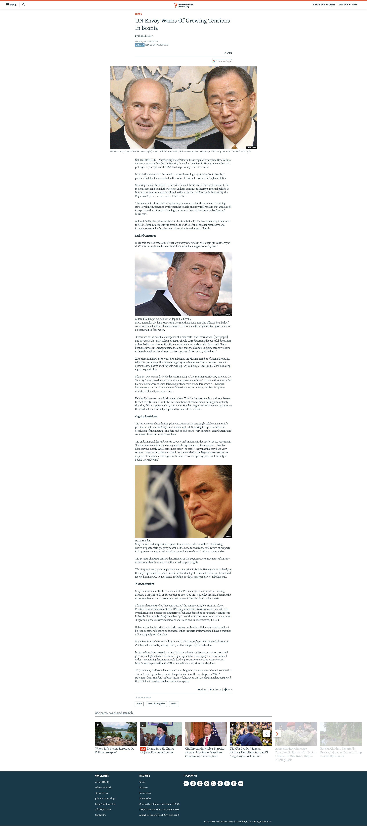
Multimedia (145, 799)
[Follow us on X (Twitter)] (213, 783)
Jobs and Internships (105, 799)
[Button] (228, 53)
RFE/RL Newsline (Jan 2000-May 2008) (159, 810)
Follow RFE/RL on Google (323, 5)
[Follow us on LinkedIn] (227, 783)
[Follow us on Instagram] (200, 783)
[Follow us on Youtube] (186, 783)
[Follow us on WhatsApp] (234, 783)
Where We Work (103, 788)
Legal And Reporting (105, 804)
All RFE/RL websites (347, 5)
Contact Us (100, 815)
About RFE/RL (102, 782)
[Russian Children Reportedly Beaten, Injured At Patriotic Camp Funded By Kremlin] (341, 734)
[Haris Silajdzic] (183, 537)
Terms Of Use (101, 793)
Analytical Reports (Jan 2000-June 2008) (159, 815)
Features (143, 788)
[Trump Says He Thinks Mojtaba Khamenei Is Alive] (161, 734)
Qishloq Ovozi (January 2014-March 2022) (159, 804)
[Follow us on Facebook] (220, 783)
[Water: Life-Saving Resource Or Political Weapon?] (116, 734)
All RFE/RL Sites (103, 810)
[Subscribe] (240, 783)
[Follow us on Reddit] (193, 783)
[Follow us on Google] (206, 783)
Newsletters (145, 793)
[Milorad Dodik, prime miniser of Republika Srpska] (183, 315)
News (138, 14)
